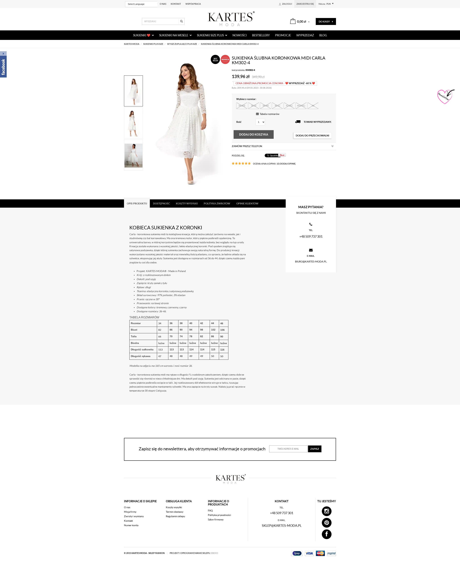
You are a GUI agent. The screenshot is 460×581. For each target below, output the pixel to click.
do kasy (324, 21)
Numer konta (131, 525)
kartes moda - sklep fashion (148, 553)
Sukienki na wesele (174, 35)
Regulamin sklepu (175, 516)
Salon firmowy (216, 519)
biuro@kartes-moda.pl (311, 261)
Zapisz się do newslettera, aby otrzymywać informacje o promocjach (202, 448)
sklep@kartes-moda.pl (282, 525)
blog (323, 35)
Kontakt (176, 4)
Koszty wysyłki (174, 507)
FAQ (210, 510)
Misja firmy (130, 511)
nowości (240, 35)
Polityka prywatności (219, 515)
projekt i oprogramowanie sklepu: (194, 553)
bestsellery (261, 35)
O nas (163, 4)
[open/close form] (445, 97)
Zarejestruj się (305, 4)
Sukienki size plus (210, 35)
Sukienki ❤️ (142, 35)
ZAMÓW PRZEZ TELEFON (247, 146)
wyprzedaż (305, 35)
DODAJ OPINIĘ (288, 164)
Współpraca (193, 4)
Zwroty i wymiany (134, 516)
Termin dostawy (174, 511)
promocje (283, 35)
